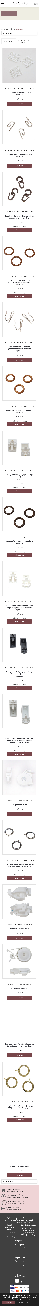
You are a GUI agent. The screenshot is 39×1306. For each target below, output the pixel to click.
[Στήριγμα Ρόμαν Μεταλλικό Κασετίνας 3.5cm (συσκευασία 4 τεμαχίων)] (19, 1021)
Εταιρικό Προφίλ (19, 1256)
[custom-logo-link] (19, 3)
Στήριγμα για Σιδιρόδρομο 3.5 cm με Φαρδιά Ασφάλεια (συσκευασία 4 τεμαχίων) (19, 607)
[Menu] (5, 3)
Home (3, 29)
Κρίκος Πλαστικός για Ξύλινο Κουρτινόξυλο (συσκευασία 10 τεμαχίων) (19, 282)
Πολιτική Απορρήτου (19, 1273)
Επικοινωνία (20, 1260)
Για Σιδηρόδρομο (10, 88)
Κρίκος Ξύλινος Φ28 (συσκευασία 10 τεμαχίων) (19, 411)
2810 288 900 (29, 1241)
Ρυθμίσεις (20, 1302)
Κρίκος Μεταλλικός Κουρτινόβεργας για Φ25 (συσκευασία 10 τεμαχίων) (19, 865)
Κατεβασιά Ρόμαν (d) (19, 805)
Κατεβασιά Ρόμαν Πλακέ (19, 929)
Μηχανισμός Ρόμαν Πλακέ (19, 1174)
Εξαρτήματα (20, 88)
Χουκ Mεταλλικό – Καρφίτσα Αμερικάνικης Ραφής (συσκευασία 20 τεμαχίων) (20, 349)
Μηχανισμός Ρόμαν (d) (19, 988)
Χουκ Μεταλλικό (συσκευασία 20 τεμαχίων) (19, 155)
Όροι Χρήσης (19, 1269)
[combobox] (9, 41)
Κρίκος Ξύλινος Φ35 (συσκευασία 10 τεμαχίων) (19, 542)
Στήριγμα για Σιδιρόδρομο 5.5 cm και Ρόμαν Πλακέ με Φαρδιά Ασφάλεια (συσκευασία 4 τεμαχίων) (20, 740)
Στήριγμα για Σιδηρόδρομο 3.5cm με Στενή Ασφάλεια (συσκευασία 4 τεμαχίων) (19, 477)
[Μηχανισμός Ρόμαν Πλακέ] (19, 1147)
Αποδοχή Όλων (8, 1302)
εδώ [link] (34, 1299)
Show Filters (10, 33)
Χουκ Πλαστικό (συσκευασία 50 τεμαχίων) (19, 93)
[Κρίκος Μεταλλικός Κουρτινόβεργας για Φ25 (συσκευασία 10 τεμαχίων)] (19, 837)
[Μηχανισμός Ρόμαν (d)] (19, 961)
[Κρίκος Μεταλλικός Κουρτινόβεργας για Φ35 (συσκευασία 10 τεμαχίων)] (19, 1083)
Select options (19, 230)
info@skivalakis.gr (29, 1243)
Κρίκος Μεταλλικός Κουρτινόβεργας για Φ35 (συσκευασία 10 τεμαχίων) (19, 1111)
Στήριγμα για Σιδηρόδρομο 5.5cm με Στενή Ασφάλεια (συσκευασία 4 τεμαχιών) (19, 674)
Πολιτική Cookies (19, 1277)
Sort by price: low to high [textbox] (9, 41)
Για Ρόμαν (10, 734)
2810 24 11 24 (10, 1241)
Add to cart (19, 104)
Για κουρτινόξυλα (10, 212)
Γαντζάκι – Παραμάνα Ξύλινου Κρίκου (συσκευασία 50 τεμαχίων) (19, 217)
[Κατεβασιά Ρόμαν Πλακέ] (19, 902)
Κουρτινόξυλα (10, 29)
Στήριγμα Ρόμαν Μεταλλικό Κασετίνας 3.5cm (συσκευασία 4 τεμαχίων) (19, 1049)
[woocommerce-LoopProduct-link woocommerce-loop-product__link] (19, 65)
